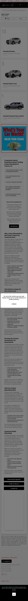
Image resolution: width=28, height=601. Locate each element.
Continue (14, 304)
